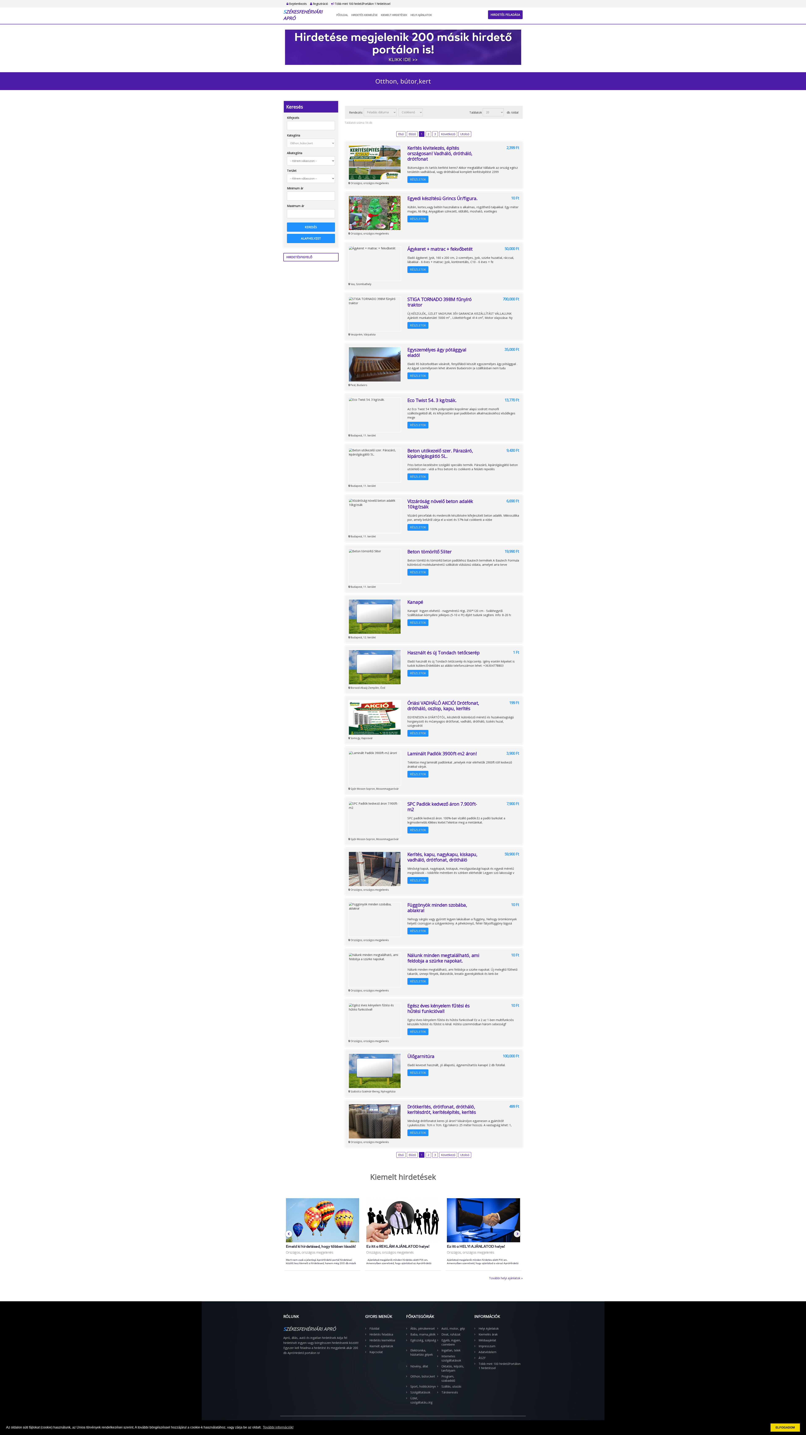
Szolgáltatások (420, 1392)
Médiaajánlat (487, 1340)
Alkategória (294, 153)
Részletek (418, 179)
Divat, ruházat (451, 1334)
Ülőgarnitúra (420, 1056)
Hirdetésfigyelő (299, 257)
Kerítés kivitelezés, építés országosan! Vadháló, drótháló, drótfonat (439, 153)
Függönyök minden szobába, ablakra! (437, 907)
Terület (292, 171)
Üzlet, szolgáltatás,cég (421, 1400)
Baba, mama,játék (423, 1334)
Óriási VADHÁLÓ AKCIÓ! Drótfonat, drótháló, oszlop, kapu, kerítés (443, 705)
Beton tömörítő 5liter (429, 551)
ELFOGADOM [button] (785, 1427)
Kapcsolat (376, 1352)
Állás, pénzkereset (422, 1328)
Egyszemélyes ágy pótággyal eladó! (436, 352)
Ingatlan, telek (451, 1350)
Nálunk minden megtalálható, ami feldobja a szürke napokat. (443, 957)
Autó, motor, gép (453, 1328)
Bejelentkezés (297, 4)
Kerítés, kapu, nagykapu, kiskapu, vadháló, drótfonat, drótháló (442, 856)
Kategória (293, 135)
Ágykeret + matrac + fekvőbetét (440, 248)
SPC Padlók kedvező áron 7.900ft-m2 (442, 806)
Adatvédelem (487, 1352)
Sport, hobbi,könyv (423, 1386)
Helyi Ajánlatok (421, 15)
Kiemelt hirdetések (394, 15)
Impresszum (487, 1346)
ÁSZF (482, 1358)
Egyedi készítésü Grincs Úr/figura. (442, 198)
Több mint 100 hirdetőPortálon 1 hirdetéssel (362, 4)
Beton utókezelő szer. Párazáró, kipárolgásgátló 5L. (440, 453)
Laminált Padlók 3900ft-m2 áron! (442, 753)
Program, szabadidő (448, 1378)
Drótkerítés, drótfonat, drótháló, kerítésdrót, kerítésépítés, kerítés (441, 1109)
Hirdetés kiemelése (364, 15)
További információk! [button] (278, 1427)
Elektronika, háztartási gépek (421, 1352)
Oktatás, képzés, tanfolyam (452, 1368)
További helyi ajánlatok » (506, 1278)
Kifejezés (293, 118)
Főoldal (342, 15)
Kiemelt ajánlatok (381, 1346)
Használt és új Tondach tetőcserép (443, 652)
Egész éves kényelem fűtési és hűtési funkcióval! (438, 1008)
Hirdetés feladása (505, 15)
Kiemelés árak (488, 1334)
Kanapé (415, 602)
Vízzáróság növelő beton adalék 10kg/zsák (440, 503)
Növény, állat (419, 1366)
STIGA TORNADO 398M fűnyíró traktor (439, 301)
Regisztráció (320, 4)
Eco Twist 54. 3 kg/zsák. (432, 400)
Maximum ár (295, 206)
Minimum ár (295, 188)
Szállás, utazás (451, 1386)
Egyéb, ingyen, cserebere (451, 1342)
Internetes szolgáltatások (451, 1358)
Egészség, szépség (423, 1340)
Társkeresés (449, 1392)
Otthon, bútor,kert (422, 1376)
